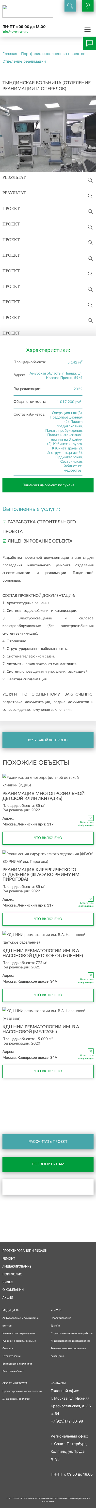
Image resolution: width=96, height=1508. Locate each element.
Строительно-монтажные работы (72, 1333)
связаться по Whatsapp (54, 1187)
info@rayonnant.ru (15, 31)
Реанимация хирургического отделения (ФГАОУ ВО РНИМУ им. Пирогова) (41, 875)
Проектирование (61, 1318)
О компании (13, 1289)
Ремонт (8, 1258)
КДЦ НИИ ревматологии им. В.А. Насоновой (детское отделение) (42, 953)
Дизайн (55, 1325)
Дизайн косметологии (16, 1398)
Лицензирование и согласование (70, 1341)
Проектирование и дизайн (24, 1250)
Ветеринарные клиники (17, 1363)
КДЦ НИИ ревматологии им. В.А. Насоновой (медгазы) (41, 1029)
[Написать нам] (89, 43)
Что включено (48, 838)
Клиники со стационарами (18, 1333)
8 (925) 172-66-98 (16, 1109)
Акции (7, 1297)
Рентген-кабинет (13, 1371)
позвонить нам (48, 1164)
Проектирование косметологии (22, 1391)
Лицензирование (16, 1266)
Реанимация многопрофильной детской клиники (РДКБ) (43, 796)
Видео (7, 1282)
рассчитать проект (48, 1142)
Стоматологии (11, 1356)
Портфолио (12, 1274)
